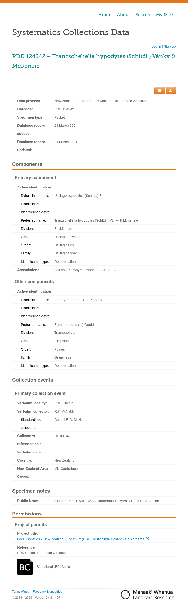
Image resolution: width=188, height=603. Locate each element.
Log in (156, 46)
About (123, 14)
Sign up (170, 46)
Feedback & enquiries (47, 591)
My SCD (164, 14)
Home (104, 14)
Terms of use (20, 591)
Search (143, 14)
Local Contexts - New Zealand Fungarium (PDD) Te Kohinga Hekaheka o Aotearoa (81, 538)
